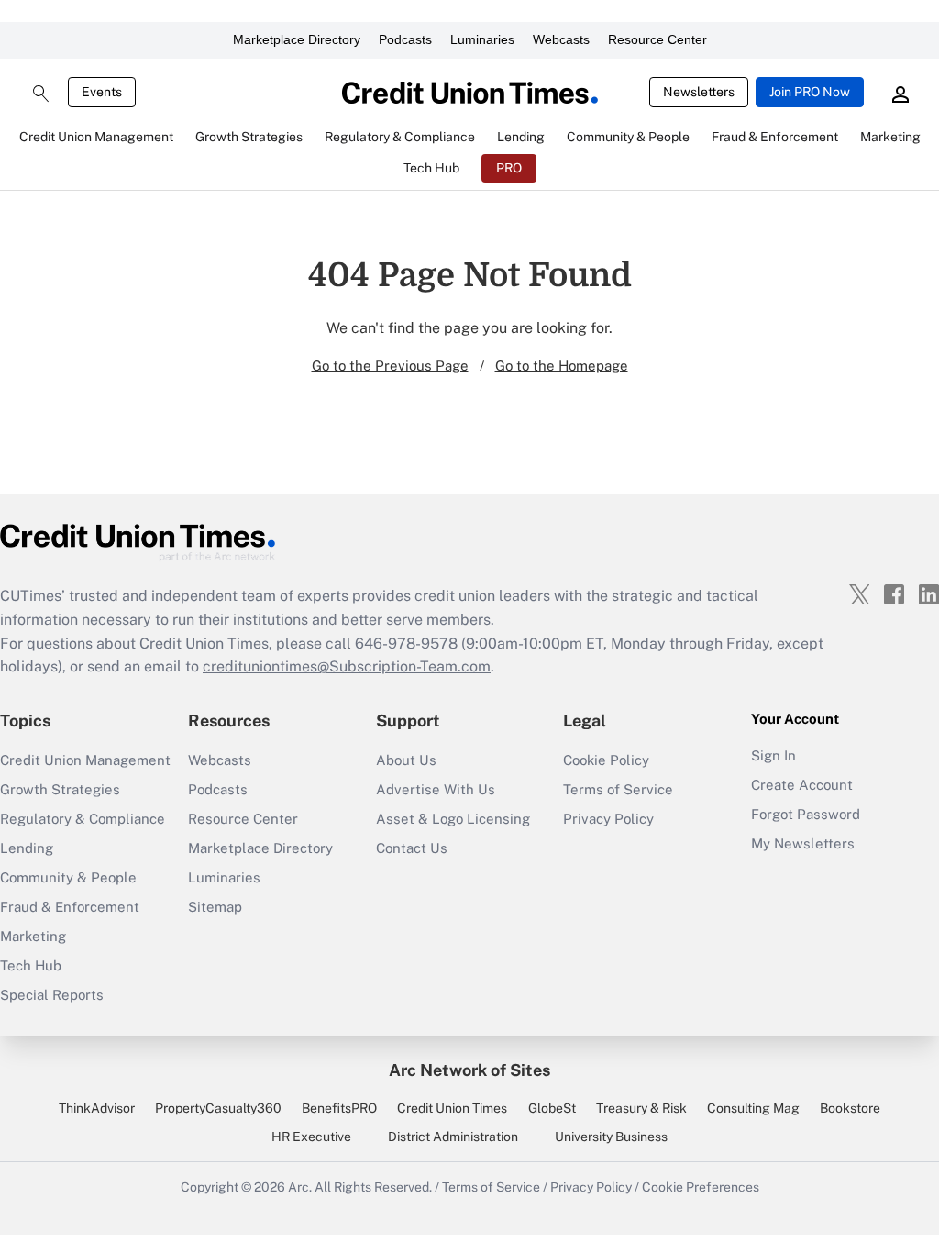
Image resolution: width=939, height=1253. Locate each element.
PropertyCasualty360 (218, 1108)
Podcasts (405, 39)
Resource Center (657, 39)
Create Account (802, 785)
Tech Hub (30, 965)
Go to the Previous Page (390, 365)
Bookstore (850, 1108)
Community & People (68, 877)
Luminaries (482, 39)
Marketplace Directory (296, 39)
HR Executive (311, 1136)
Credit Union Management (85, 760)
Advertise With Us (435, 789)
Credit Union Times (452, 1108)
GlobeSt (552, 1108)
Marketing (33, 936)
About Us (406, 760)
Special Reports (52, 995)
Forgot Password (805, 814)
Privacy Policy (608, 818)
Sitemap (215, 907)
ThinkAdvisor (97, 1108)
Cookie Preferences (700, 1187)
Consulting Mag (753, 1108)
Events (102, 91)
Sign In (773, 755)
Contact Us (411, 848)
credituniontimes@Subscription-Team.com (347, 666)
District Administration (453, 1136)
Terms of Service (618, 789)
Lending (26, 848)
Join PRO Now (809, 91)
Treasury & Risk (641, 1108)
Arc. (300, 1187)
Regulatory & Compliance (82, 818)
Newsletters (699, 91)
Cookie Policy (606, 760)
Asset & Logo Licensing (453, 818)
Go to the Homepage (561, 365)
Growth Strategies (60, 789)
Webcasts (561, 39)
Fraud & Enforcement (69, 907)
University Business (611, 1136)
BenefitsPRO (339, 1108)
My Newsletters (803, 843)
